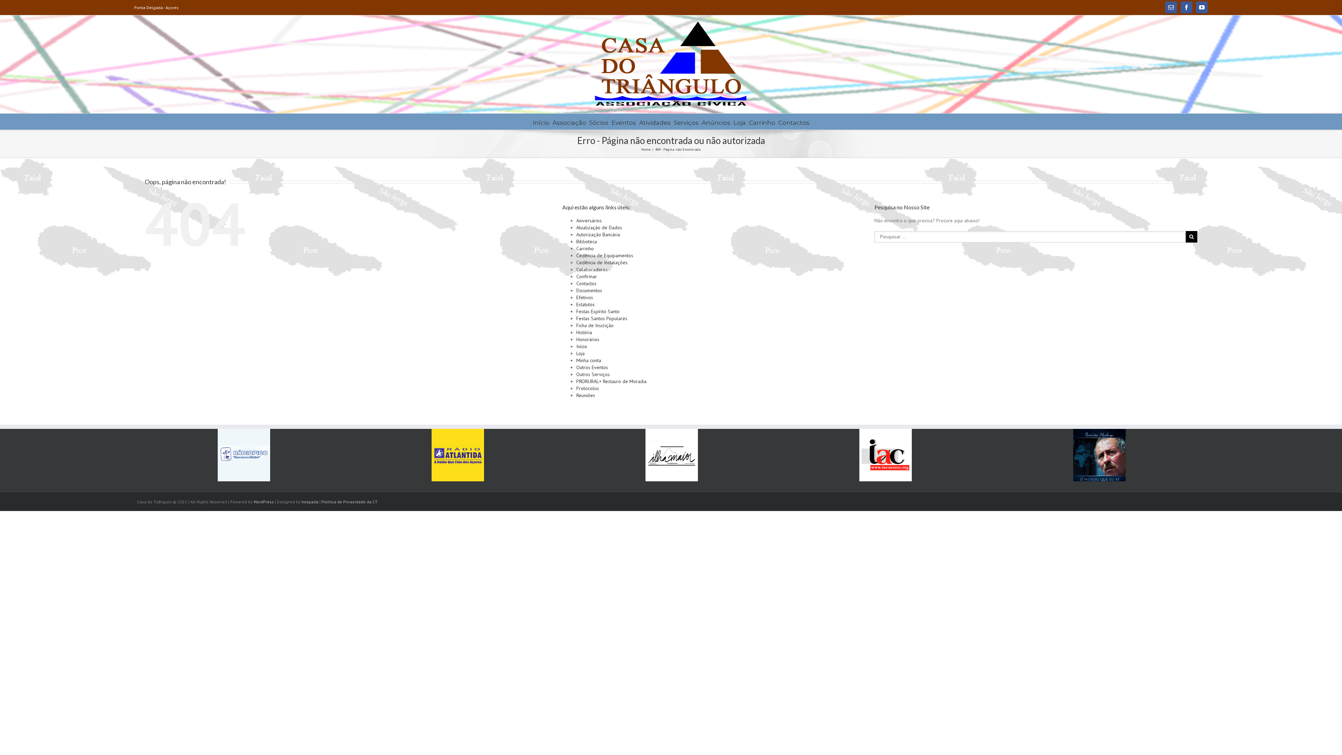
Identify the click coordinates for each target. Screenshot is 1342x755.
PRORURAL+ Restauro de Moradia (611, 381)
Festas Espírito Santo (598, 311)
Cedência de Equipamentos (604, 255)
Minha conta (588, 360)
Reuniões (585, 395)
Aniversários (589, 220)
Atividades (655, 122)
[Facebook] (1186, 7)
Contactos (793, 122)
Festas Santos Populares (601, 318)
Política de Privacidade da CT (349, 501)
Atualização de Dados (599, 227)
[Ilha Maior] (672, 455)
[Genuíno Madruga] (1099, 455)
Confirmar (586, 276)
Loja (740, 122)
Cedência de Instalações (602, 262)
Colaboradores (592, 269)
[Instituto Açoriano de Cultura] (886, 455)
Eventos (624, 122)
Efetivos (584, 297)
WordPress (264, 501)
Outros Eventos (592, 367)
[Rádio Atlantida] (458, 455)
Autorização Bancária (598, 234)
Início (541, 122)
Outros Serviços (593, 374)
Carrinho (762, 122)
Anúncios (716, 122)
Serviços (686, 122)
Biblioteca (586, 241)
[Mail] (1171, 7)
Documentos (589, 290)
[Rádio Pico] (244, 455)
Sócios (598, 122)
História (584, 332)
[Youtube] (1202, 7)
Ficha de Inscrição (595, 325)
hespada (310, 501)
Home (645, 149)
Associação (569, 122)
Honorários (587, 339)
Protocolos (587, 388)
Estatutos (585, 304)
